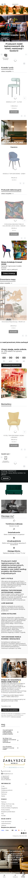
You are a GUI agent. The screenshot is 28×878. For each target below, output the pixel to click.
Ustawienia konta (6, 823)
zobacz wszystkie (6, 71)
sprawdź (6, 478)
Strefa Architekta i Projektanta (9, 808)
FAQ (2, 813)
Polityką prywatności (16, 716)
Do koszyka (14, 112)
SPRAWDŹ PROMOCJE (11, 365)
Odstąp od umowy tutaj (7, 804)
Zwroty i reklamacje (6, 806)
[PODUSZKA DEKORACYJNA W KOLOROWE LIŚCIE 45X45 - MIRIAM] (14, 210)
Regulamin (17, 713)
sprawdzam (14, 862)
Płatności (3, 802)
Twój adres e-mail (6, 706)
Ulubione (3, 825)
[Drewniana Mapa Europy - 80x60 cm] (13, 303)
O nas (2, 786)
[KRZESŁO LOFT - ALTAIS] (14, 88)
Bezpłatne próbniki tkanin (8, 811)
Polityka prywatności (6, 790)
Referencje (4, 792)
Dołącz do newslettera (10, 710)
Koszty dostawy (5, 809)
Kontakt (3, 815)
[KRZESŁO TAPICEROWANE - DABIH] (14, 160)
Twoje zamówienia (6, 821)
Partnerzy (4, 794)
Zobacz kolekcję (9, 273)
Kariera (3, 796)
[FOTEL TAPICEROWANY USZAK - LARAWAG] (14, 421)
